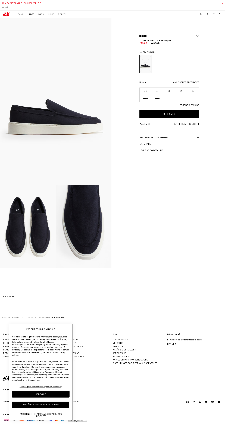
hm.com (6, 317)
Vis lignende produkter (186, 82)
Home (51, 14)
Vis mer (7, 296)
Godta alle (41, 394)
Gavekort (8, 356)
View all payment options (77, 421)
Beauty (62, 14)
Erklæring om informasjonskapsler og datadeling (41, 387)
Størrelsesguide (189, 105)
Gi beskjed (169, 114)
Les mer (171, 344)
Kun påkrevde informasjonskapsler (41, 405)
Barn (41, 14)
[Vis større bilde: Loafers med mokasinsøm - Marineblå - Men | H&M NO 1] (55, 101)
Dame (21, 14)
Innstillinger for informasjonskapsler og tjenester (41, 415)
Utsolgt (142, 82)
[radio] (145, 64)
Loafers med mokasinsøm (50, 317)
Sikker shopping (121, 356)
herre (31, 14)
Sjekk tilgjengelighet (186, 124)
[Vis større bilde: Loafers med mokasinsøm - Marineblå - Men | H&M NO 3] (83, 226)
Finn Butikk (119, 346)
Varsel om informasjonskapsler (131, 360)
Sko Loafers (28, 317)
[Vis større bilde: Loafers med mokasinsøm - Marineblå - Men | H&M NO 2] (28, 226)
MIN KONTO (118, 343)
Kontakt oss (119, 353)
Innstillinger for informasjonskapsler (135, 363)
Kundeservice (120, 339)
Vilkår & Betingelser (124, 350)
